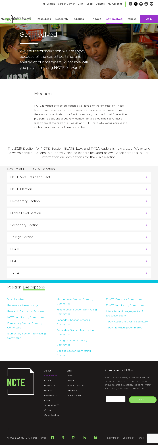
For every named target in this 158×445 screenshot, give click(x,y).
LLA (13, 261)
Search (51, 4)
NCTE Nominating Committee (25, 317)
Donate (100, 4)
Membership (50, 395)
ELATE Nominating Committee (125, 305)
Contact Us (73, 381)
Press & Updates (75, 386)
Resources (44, 19)
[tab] (79, 177)
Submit (142, 400)
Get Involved (114, 19)
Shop (90, 4)
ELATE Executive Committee (124, 299)
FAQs (47, 400)
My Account (115, 4)
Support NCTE (51, 405)
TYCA (14, 273)
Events (47, 381)
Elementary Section (25, 201)
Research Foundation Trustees (25, 311)
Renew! (132, 19)
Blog (80, 4)
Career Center (66, 4)
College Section (22, 237)
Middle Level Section (25, 213)
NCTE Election (21, 189)
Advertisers (73, 390)
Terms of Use (144, 438)
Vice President (16, 299)
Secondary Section (24, 225)
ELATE (15, 249)
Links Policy (128, 438)
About (96, 19)
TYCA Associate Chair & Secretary (127, 321)
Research (61, 19)
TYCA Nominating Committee (124, 327)
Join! (149, 19)
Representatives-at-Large (23, 305)
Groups (79, 19)
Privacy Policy (112, 438)
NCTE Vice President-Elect (30, 177)
